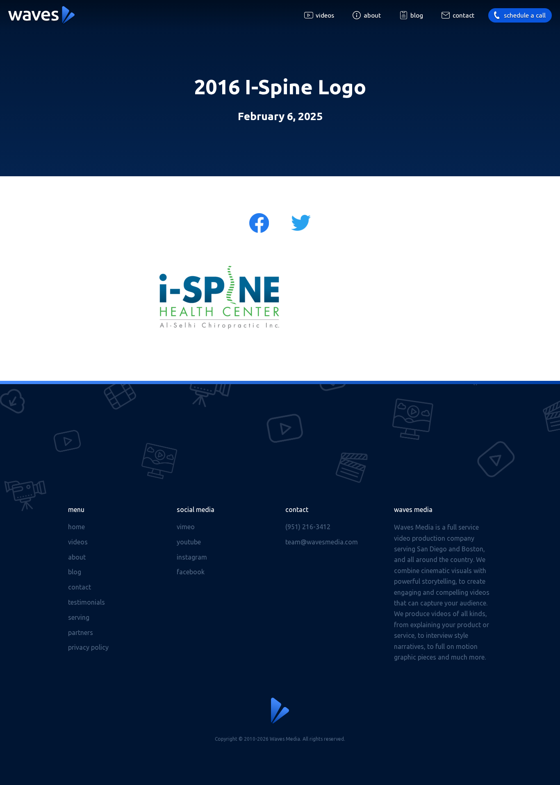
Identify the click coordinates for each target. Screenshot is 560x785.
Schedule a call (525, 15)
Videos (325, 15)
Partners (80, 632)
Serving (78, 617)
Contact (463, 15)
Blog (416, 15)
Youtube (189, 542)
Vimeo (186, 526)
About (372, 15)
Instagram (192, 557)
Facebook (191, 572)
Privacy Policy (88, 647)
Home (76, 526)
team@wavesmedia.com (321, 542)
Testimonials (86, 602)
